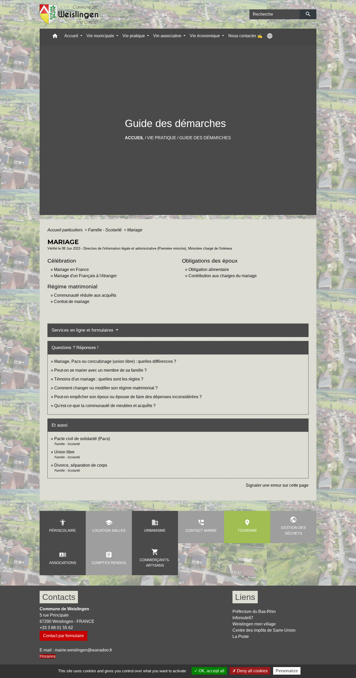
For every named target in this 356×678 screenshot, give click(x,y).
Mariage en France (71, 269)
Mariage (134, 230)
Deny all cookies (252, 671)
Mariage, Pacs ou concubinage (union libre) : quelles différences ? (115, 361)
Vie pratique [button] (134, 36)
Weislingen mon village (254, 624)
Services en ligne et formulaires (83, 330)
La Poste (240, 636)
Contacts (58, 597)
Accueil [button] (71, 36)
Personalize (287, 671)
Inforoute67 (242, 618)
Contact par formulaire (63, 635)
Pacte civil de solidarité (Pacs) (82, 438)
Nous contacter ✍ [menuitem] (245, 36)
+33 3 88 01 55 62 (56, 627)
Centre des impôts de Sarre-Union (264, 630)
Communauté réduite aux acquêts (85, 295)
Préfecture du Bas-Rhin (254, 611)
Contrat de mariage (71, 301)
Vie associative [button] (167, 36)
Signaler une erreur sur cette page (277, 485)
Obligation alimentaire (208, 269)
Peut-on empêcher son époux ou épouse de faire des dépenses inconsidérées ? (128, 397)
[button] (55, 37)
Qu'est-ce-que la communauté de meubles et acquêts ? (105, 405)
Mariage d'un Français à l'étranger (85, 276)
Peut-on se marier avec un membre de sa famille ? (100, 370)
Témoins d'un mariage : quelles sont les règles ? (98, 379)
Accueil (134, 138)
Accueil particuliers (65, 230)
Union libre (64, 452)
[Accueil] (69, 14)
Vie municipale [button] (101, 36)
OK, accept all (211, 671)
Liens (245, 597)
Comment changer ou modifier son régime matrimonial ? (106, 388)
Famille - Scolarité (105, 230)
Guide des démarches (205, 138)
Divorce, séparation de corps (80, 465)
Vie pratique (161, 138)
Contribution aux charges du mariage (222, 276)
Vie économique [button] (205, 36)
